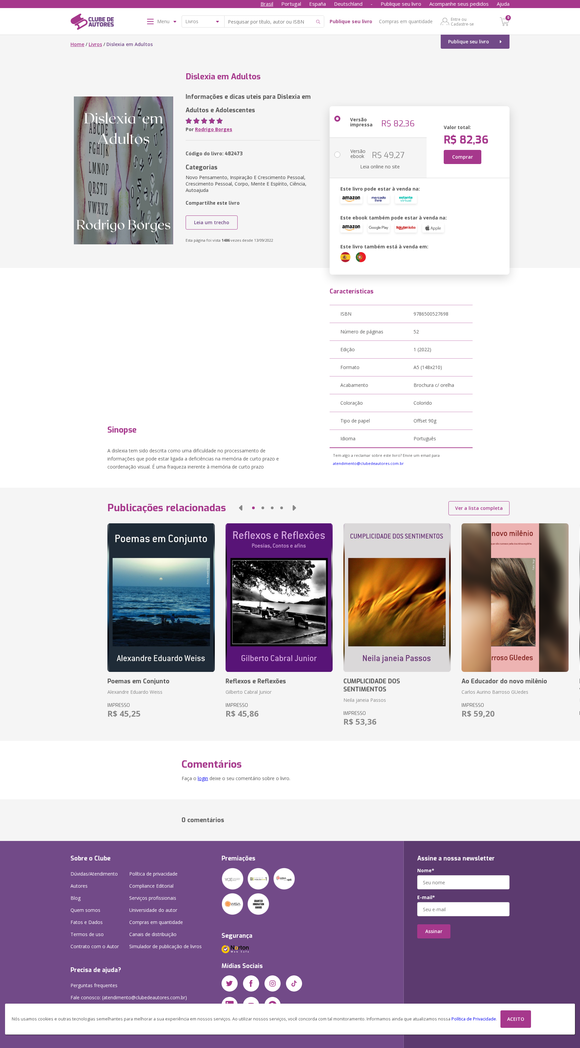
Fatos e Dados (86, 922)
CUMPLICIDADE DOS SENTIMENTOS (371, 685)
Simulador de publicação (165, 946)
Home (77, 44)
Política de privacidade (153, 874)
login (203, 778)
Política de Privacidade (473, 1019)
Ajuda (503, 3)
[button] (240, 508)
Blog (75, 898)
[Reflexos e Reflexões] (279, 597)
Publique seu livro (401, 3)
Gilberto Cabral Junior (249, 692)
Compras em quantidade (406, 21)
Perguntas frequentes (93, 985)
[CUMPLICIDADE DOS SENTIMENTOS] (396, 597)
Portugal (291, 3)
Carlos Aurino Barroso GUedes (495, 692)
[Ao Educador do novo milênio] (515, 597)
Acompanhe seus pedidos (459, 3)
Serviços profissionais (152, 898)
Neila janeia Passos (364, 700)
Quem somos (85, 910)
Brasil (266, 3)
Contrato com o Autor (94, 946)
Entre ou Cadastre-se (462, 21)
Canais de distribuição (153, 934)
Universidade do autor (153, 910)
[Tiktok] (294, 983)
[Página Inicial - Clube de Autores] (92, 22)
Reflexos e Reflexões (256, 681)
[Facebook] (251, 983)
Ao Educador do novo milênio (504, 681)
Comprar (462, 157)
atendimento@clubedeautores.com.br (368, 463)
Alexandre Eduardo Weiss (134, 692)
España (317, 3)
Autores (79, 886)
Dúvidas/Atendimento (94, 874)
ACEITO (515, 1019)
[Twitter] (230, 983)
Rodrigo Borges (213, 129)
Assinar (433, 931)
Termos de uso (87, 934)
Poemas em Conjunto (138, 681)
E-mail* (426, 897)
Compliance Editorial (151, 886)
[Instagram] (272, 983)
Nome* (425, 870)
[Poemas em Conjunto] (160, 597)
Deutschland (348, 3)
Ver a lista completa (479, 508)
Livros (95, 44)
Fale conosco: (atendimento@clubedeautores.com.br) (128, 997)
